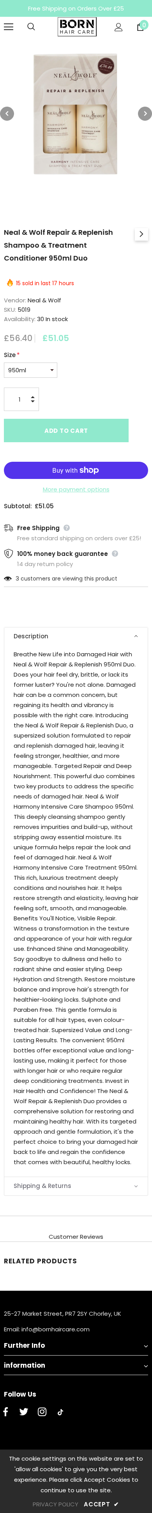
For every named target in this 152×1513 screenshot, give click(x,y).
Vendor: (15, 300)
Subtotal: (18, 506)
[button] (76, 636)
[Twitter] (24, 1412)
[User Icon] (119, 27)
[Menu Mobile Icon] (8, 27)
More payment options (76, 489)
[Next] (145, 114)
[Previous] (7, 114)
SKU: (10, 309)
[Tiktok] (60, 1412)
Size (12, 355)
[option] (76, 114)
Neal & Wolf (44, 300)
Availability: (19, 319)
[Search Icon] (39, 27)
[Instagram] (42, 1412)
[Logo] (77, 26)
